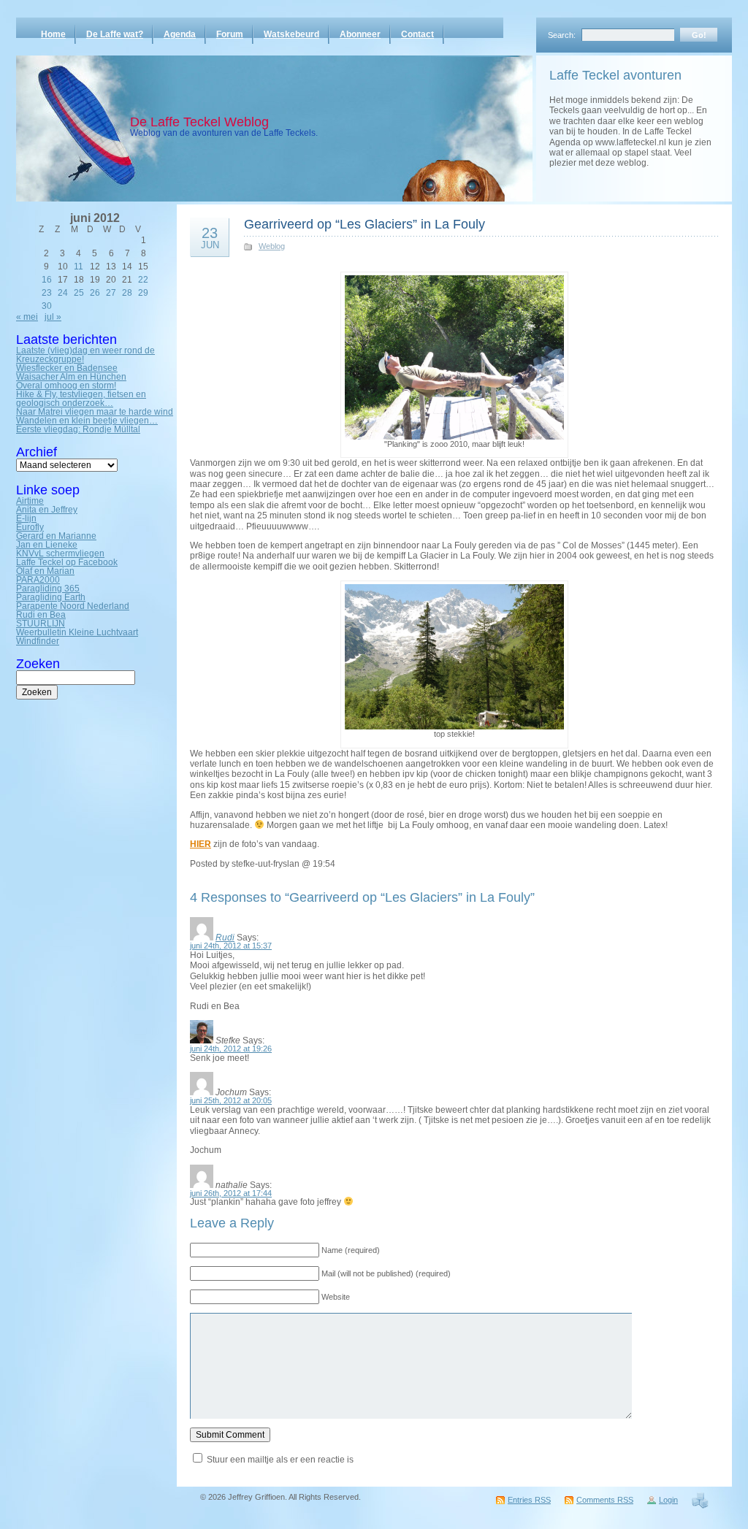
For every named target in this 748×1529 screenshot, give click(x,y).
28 (127, 292)
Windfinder (37, 641)
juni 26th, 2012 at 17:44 (231, 1193)
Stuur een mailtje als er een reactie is (280, 1460)
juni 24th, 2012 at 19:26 (231, 1048)
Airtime (30, 501)
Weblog (272, 246)
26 (95, 292)
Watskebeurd (291, 34)
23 (47, 292)
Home (53, 34)
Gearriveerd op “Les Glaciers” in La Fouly (364, 224)
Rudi (224, 937)
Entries (529, 1499)
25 (79, 292)
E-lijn (26, 518)
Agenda (180, 34)
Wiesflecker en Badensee (67, 368)
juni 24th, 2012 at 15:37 (231, 945)
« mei (27, 317)
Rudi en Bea (41, 615)
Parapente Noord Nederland (72, 606)
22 (143, 279)
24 (63, 292)
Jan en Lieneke (46, 545)
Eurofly (30, 527)
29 (143, 292)
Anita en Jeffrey (46, 510)
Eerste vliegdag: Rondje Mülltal (78, 429)
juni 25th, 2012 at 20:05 (231, 1100)
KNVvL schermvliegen (60, 553)
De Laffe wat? (114, 34)
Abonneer (360, 34)
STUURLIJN (40, 623)
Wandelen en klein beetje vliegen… (87, 420)
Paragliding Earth (50, 597)
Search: (562, 35)
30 (47, 306)
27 (111, 292)
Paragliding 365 (48, 588)
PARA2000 (38, 580)
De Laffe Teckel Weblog (199, 122)
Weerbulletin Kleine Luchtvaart (77, 632)
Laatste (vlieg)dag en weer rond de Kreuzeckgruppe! (85, 354)
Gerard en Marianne (56, 536)
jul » (53, 317)
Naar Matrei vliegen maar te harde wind (94, 412)
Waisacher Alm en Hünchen (71, 377)
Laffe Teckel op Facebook (67, 562)
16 (47, 279)
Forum (229, 34)
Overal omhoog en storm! (66, 385)
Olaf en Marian (45, 571)
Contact (417, 34)
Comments (604, 1499)
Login (668, 1499)
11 (78, 266)
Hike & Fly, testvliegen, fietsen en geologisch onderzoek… (81, 398)
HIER (200, 844)
